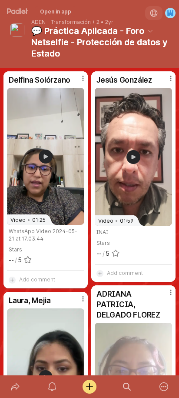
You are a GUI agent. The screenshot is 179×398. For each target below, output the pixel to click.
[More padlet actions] (163, 386)
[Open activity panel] (52, 386)
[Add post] (89, 386)
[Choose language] (153, 13)
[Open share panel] (15, 386)
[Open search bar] (126, 386)
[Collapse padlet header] (150, 30)
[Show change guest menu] (170, 13)
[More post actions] (77, 82)
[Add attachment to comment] (12, 279)
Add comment (37, 279)
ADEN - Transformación (61, 22)
